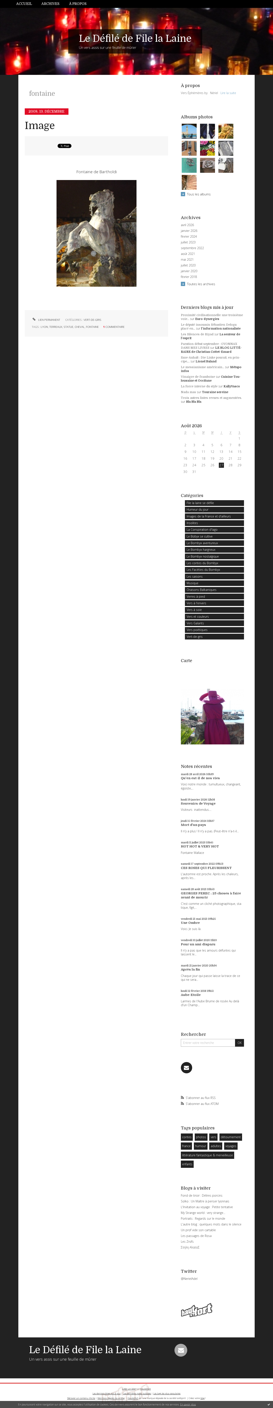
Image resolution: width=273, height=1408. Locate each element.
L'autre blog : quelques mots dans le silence (211, 1224)
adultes (216, 1146)
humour (200, 1146)
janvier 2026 (189, 231)
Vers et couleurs (198, 617)
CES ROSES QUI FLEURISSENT (206, 868)
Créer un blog (129, 1388)
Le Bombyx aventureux (202, 543)
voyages (230, 1146)
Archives (50, 4)
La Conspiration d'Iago (202, 529)
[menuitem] (26, 4)
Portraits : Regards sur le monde (203, 1218)
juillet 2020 (188, 265)
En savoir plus (188, 1404)
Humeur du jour (197, 509)
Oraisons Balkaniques (201, 590)
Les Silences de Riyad (197, 334)
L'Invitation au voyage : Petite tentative (207, 1207)
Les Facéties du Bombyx (203, 570)
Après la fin (190, 969)
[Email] (186, 1067)
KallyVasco (232, 386)
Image (40, 125)
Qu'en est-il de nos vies (200, 778)
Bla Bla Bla (193, 401)
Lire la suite (228, 93)
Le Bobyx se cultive (200, 536)
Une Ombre (190, 923)
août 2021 (188, 254)
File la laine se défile (200, 503)
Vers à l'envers (196, 603)
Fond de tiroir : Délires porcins (201, 1195)
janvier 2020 (189, 271)
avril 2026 (187, 225)
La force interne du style (199, 386)
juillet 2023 (188, 242)
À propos (78, 4)
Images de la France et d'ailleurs (209, 516)
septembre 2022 (192, 248)
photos (201, 1137)
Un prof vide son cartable (198, 1230)
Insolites (192, 523)
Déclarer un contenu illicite (81, 1398)
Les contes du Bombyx (202, 563)
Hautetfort (145, 1388)
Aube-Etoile (191, 995)
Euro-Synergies (207, 319)
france (186, 1146)
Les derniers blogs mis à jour (107, 1393)
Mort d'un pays (193, 825)
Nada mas (188, 392)
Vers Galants (195, 623)
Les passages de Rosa (196, 1236)
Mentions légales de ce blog (111, 1398)
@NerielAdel (189, 1279)
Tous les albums (199, 194)
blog (202, 1398)
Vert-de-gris (92, 320)
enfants (187, 1164)
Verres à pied (196, 596)
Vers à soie (194, 610)
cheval (80, 327)
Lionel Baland (206, 361)
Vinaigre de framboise (198, 376)
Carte (186, 660)
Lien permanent (49, 320)
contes (187, 1137)
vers (213, 1137)
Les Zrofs (187, 1241)
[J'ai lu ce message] (268, 1404)
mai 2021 (187, 260)
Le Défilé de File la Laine (135, 38)
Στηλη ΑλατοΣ (190, 1247)
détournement (231, 1137)
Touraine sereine (215, 392)
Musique (192, 583)
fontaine (92, 327)
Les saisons (195, 576)
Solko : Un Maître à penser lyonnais (205, 1201)
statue (68, 327)
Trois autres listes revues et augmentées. (211, 398)
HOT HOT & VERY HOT (200, 846)
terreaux (55, 327)
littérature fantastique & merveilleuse (207, 1155)
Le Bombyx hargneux (201, 550)
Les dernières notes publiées (137, 1393)
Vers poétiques (197, 630)
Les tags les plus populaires (166, 1393)
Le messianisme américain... (202, 367)
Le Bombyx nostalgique (203, 556)
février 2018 (189, 277)
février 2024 (189, 236)
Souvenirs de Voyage (198, 803)
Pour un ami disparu (198, 944)
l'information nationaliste (221, 328)
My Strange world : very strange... (203, 1213)
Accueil (24, 4)
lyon (44, 327)
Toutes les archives (201, 284)
